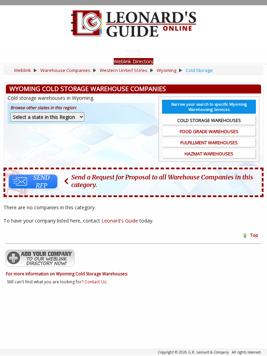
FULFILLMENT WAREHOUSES (209, 142)
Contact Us (95, 282)
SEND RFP (41, 181)
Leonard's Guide (120, 220)
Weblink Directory (133, 61)
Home (133, 51)
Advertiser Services (133, 66)
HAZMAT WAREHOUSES (209, 154)
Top (254, 235)
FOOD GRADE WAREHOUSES (209, 131)
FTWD (134, 56)
